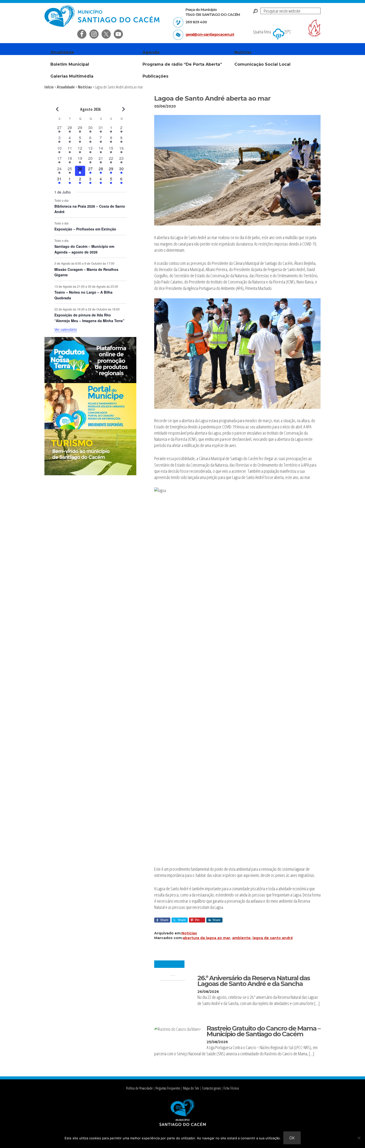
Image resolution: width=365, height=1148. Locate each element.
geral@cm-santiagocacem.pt (209, 34)
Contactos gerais (211, 1088)
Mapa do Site (191, 1088)
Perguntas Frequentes (167, 1088)
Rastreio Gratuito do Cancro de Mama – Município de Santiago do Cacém (263, 1031)
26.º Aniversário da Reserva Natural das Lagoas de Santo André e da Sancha (253, 981)
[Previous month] (57, 109)
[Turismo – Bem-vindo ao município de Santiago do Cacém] (90, 473)
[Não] (358, 1137)
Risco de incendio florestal (314, 28)
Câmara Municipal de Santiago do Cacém (102, 16)
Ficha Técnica (231, 1088)
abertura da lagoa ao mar (206, 938)
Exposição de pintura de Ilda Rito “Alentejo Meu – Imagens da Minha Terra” (89, 317)
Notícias (189, 933)
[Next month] (124, 109)
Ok (292, 1137)
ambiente (241, 938)
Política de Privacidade (139, 1088)
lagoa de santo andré (273, 938)
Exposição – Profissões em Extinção (85, 228)
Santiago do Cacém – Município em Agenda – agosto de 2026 (84, 249)
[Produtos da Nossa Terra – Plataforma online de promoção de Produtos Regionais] (90, 381)
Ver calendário (65, 329)
